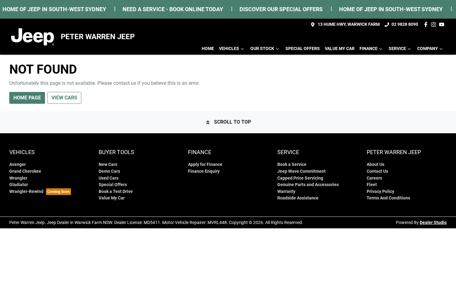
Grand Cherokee (25, 171)
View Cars (64, 98)
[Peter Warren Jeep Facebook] (427, 24)
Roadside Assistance (298, 198)
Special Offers (302, 48)
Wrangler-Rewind (26, 191)
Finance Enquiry (204, 171)
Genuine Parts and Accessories (308, 184)
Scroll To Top (232, 122)
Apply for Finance (205, 164)
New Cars (108, 164)
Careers (374, 178)
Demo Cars (109, 171)
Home (208, 48)
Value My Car (340, 48)
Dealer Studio (433, 222)
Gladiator (18, 184)
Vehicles (229, 48)
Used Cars (108, 178)
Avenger (17, 164)
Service (397, 48)
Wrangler (18, 178)
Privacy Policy (380, 191)
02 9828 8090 (404, 24)
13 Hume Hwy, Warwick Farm (349, 24)
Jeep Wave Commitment (301, 171)
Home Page (27, 98)
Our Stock (262, 48)
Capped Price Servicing (300, 178)
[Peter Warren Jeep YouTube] (443, 24)
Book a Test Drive (116, 191)
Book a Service (291, 164)
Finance (369, 48)
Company (427, 48)
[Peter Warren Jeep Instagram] (435, 24)
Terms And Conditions (388, 198)
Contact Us (377, 171)
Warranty (286, 191)
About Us (375, 164)
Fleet (372, 184)
